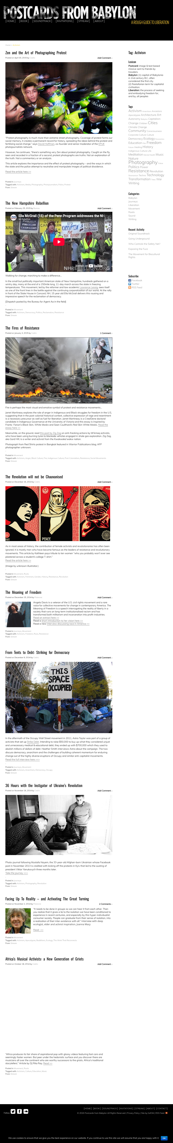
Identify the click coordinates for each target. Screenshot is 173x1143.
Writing (133, 183)
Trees (153, 179)
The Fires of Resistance (22, 328)
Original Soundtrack (139, 233)
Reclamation (48, 312)
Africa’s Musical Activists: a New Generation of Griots (44, 959)
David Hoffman (46, 143)
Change (133, 123)
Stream (83, 21)
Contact (162, 1108)
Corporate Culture (137, 135)
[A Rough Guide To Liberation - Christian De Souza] (150, 22)
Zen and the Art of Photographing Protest (36, 52)
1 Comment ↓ (106, 333)
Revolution (63, 577)
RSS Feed (137, 287)
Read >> (47, 1063)
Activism (20, 184)
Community (137, 131)
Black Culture (37, 458)
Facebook (137, 280)
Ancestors (157, 111)
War (159, 179)
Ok (164, 1138)
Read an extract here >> (46, 617)
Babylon (144, 119)
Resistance (59, 312)
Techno (142, 175)
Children (143, 123)
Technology (155, 175)
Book (23, 21)
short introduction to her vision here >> (62, 620)
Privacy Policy (133, 1113)
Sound (131, 215)
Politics (39, 312)
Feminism (29, 577)
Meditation (135, 154)
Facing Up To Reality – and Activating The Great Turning (47, 898)
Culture (28, 1071)
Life (149, 151)
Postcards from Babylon (96, 1113)
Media (28, 184)
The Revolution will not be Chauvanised (34, 476)
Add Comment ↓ (104, 58)
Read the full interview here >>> (22, 759)
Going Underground (139, 238)
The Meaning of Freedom (23, 592)
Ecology (49, 940)
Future (131, 147)
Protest (67, 184)
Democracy (30, 312)
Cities (153, 122)
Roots (26, 574)
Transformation (139, 179)
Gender (37, 577)
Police (61, 184)
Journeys (17, 182)
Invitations (64, 21)
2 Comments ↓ (105, 904)
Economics (159, 139)
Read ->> (38, 929)
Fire (45, 458)
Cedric (32, 58)
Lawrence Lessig (89, 287)
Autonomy (134, 118)
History (45, 577)
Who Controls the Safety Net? (144, 243)
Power (144, 167)
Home (10, 21)
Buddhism (40, 940)
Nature (133, 158)
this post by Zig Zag (50, 433)
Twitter (135, 283)
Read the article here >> (18, 171)
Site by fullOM (147, 1113)
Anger (28, 458)
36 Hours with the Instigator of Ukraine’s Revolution (43, 785)
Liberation (133, 205)
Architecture (148, 115)
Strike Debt (33, 741)
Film (144, 143)
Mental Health (149, 155)
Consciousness (154, 131)
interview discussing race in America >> (68, 623)
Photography (37, 184)
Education (36, 1071)
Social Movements (98, 458)
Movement (18, 309)
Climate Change (137, 127)
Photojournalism (51, 184)
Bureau (36, 208)
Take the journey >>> (16, 872)
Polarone (38, 597)
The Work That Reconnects (65, 940)
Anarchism (30, 770)
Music (44, 1071)
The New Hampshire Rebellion (26, 203)
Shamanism (133, 175)
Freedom (29, 634)
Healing (138, 147)
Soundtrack (42, 21)
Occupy (49, 770)
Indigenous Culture (56, 458)
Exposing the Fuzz (138, 248)
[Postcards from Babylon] (70, 12)
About (99, 21)
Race (36, 634)
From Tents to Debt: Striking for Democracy (37, 652)
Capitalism (154, 118)
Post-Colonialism (72, 458)
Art (159, 115)
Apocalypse (30, 940)
